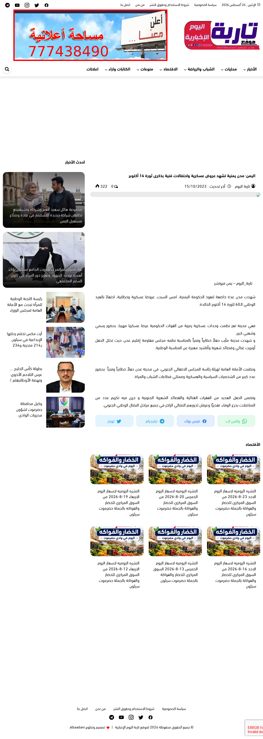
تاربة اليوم (242, 186)
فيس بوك (192, 420)
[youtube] (17, 5)
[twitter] (37, 5)
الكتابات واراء (119, 68)
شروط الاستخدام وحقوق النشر (169, 4)
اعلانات (92, 68)
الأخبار (252, 68)
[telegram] (7, 5)
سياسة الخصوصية (205, 4)
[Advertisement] (131, 118)
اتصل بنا (125, 4)
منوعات (146, 68)
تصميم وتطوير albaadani (87, 727)
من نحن (140, 4)
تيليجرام (152, 420)
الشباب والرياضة (201, 68)
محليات (231, 68)
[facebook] (46, 5)
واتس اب (233, 420)
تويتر (111, 420)
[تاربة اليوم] (221, 34)
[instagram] (27, 5)
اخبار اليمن (248, 166)
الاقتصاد (170, 68)
